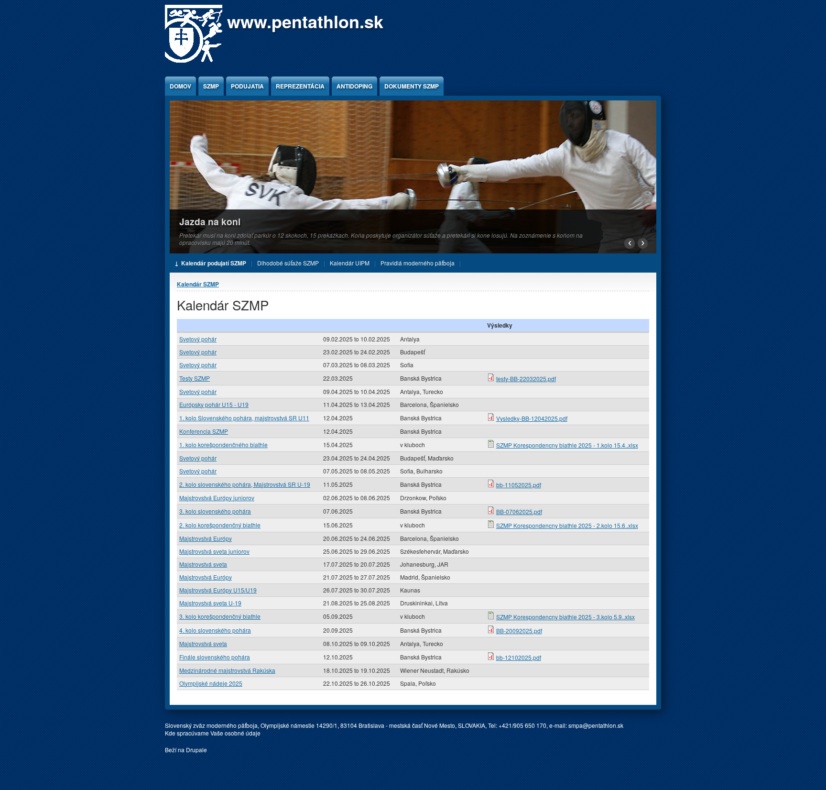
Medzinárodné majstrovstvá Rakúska (227, 670)
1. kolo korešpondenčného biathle (223, 444)
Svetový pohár (198, 339)
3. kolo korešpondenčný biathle (220, 616)
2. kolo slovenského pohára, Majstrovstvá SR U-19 (244, 484)
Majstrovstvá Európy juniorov (216, 498)
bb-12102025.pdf (518, 657)
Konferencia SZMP (203, 431)
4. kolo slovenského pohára (215, 630)
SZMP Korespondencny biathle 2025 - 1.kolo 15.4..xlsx (567, 445)
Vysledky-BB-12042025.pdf (531, 418)
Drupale (196, 750)
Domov (180, 86)
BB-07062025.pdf (519, 511)
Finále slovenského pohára (214, 657)
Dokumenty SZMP (411, 86)
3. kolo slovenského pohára (215, 511)
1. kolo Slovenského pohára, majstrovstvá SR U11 (244, 418)
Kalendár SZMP (198, 284)
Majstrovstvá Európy (205, 538)
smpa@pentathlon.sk (595, 725)
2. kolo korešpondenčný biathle (220, 525)
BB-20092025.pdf (519, 630)
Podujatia (247, 86)
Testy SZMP (194, 378)
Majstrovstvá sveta (203, 564)
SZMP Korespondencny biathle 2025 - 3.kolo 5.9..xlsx (565, 617)
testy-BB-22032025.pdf (526, 378)
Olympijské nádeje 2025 (210, 683)
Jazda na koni (209, 221)
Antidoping (354, 86)
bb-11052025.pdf (518, 485)
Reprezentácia (300, 86)
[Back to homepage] (193, 60)
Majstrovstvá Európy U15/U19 (218, 590)
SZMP (211, 86)
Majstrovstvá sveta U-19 (210, 603)
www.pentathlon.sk (305, 21)
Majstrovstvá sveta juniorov (214, 551)
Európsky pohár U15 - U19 (214, 404)
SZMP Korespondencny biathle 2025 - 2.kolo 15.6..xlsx (567, 525)
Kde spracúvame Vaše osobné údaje (213, 733)
